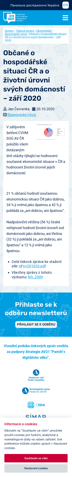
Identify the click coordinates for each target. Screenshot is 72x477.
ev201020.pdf (34, 266)
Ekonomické (43, 30)
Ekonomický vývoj (22, 115)
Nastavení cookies (36, 468)
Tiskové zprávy (25, 30)
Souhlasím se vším (36, 458)
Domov (9, 30)
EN (65, 5)
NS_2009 (35, 277)
